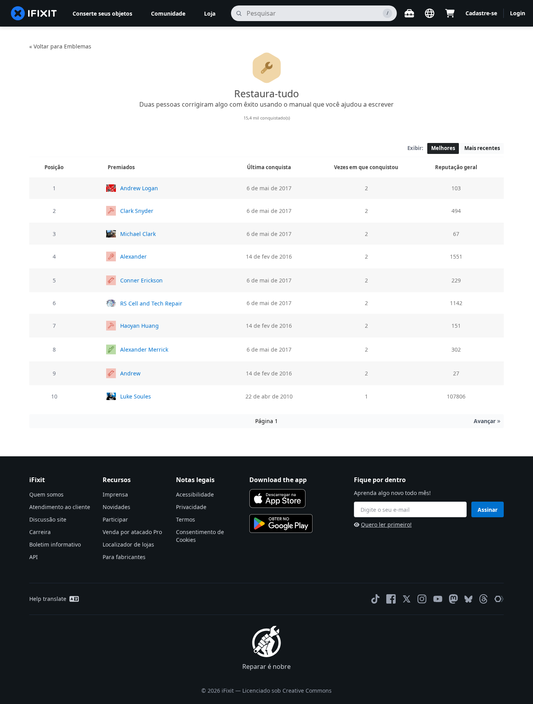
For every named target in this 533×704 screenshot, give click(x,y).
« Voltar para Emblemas (60, 46)
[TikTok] (375, 599)
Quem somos (46, 494)
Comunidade (168, 13)
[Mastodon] (453, 599)
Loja (209, 13)
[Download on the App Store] (277, 498)
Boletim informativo (55, 544)
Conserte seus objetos (102, 13)
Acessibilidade (195, 494)
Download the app (278, 479)
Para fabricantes (124, 557)
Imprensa (115, 494)
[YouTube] (437, 599)
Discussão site (47, 519)
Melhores (443, 148)
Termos (185, 519)
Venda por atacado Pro (132, 532)
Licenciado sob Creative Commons (287, 690)
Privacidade (191, 507)
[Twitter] (406, 599)
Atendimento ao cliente (59, 507)
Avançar (487, 421)
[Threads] (483, 599)
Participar (115, 519)
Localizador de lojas (128, 544)
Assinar (487, 509)
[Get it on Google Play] (281, 523)
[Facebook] (391, 599)
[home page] (34, 13)
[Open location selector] (429, 13)
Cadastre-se (481, 13)
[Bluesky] (468, 599)
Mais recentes (482, 148)
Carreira (40, 532)
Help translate (47, 598)
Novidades (116, 507)
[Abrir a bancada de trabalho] (409, 13)
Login (517, 13)
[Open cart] (450, 13)
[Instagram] (422, 599)
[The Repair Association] (499, 599)
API (33, 557)
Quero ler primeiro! (386, 524)
